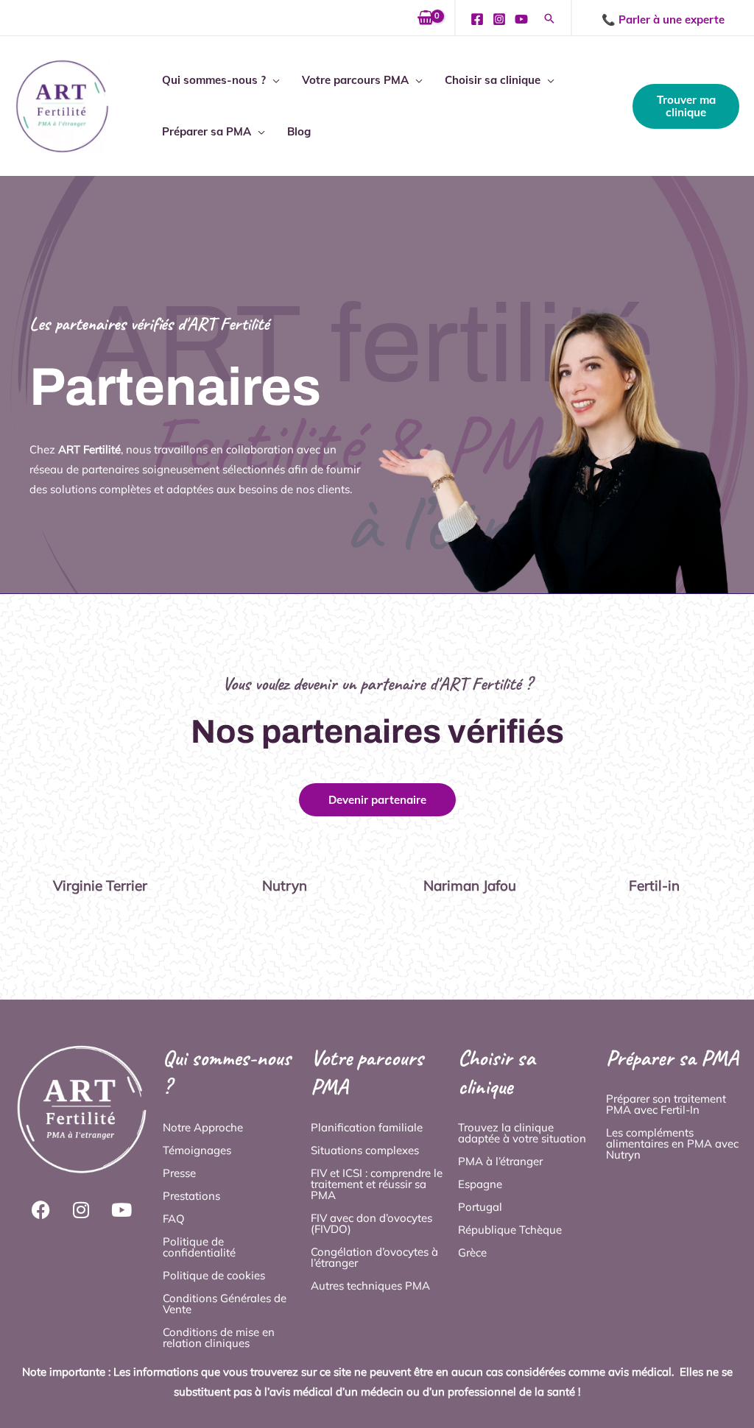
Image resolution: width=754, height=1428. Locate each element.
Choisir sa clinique (492, 80)
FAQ (174, 1219)
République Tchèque (510, 1230)
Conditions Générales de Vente (224, 1303)
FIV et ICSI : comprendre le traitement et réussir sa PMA (377, 1184)
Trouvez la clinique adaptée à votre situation (522, 1132)
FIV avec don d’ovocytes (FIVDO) (371, 1223)
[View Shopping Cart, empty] (426, 18)
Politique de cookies (214, 1275)
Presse (179, 1173)
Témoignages (197, 1150)
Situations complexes (365, 1150)
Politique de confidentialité (199, 1246)
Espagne (480, 1184)
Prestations (191, 1196)
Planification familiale (367, 1127)
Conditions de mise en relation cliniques (219, 1337)
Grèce (472, 1252)
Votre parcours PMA (355, 80)
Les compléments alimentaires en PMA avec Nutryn (672, 1143)
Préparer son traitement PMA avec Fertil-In (666, 1104)
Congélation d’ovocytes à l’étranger (374, 1257)
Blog (299, 131)
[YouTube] (521, 19)
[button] (549, 19)
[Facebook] (477, 19)
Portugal (480, 1207)
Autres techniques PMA (370, 1286)
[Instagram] (499, 19)
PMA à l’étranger (500, 1161)
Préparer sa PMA (206, 131)
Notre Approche (203, 1127)
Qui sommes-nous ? (214, 80)
